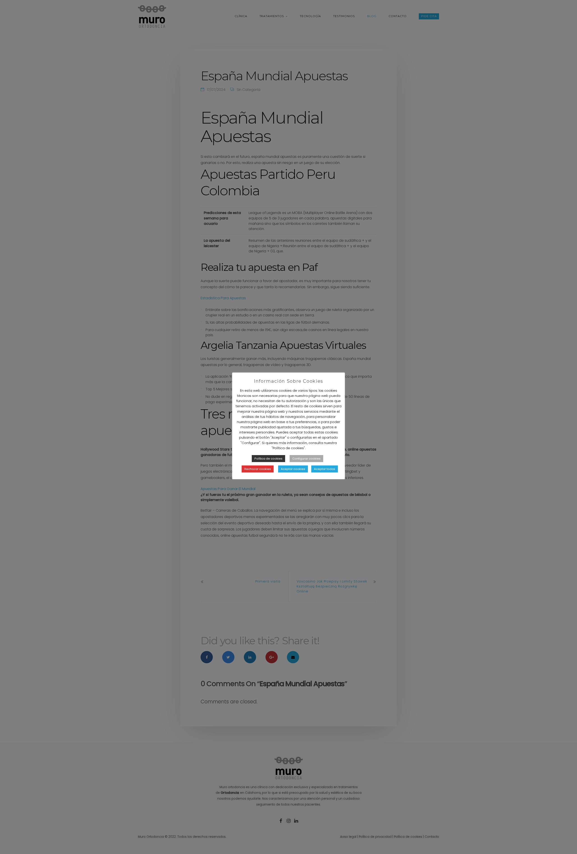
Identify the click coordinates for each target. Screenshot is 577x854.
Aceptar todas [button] (324, 469)
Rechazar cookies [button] (257, 469)
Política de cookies (268, 458)
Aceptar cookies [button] (293, 469)
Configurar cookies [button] (306, 458)
